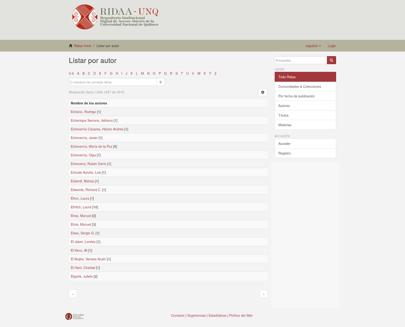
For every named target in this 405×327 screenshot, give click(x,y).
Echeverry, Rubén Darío (88, 163)
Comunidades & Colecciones (299, 86)
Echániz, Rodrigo (83, 111)
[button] (313, 45)
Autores (284, 105)
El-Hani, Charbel (83, 267)
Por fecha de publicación (296, 96)
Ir (161, 82)
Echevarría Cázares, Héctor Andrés (97, 129)
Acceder (284, 143)
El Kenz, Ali (79, 250)
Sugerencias (196, 315)
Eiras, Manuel (81, 215)
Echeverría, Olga (83, 155)
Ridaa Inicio (82, 45)
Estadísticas (217, 315)
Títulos (283, 115)
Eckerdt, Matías (82, 181)
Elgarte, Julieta (82, 276)
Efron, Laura (80, 198)
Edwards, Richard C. (86, 189)
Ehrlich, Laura (81, 207)
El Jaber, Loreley (83, 241)
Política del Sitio (241, 315)
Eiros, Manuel (81, 224)
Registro (284, 153)
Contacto (177, 315)
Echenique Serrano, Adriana (92, 120)
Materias (284, 124)
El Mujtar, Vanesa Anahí (88, 259)
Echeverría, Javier (84, 137)
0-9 (71, 73)
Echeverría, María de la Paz (91, 146)
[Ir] (331, 60)
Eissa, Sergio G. (83, 233)
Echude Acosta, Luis (86, 172)
